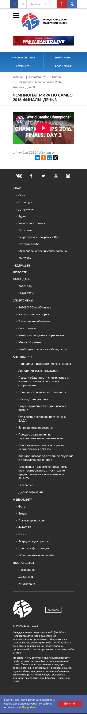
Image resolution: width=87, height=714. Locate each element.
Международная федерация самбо (55, 21)
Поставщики (23, 563)
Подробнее (29, 707)
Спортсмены (23, 300)
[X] (55, 157)
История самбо (28, 244)
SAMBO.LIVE (23, 66)
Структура (25, 202)
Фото (22, 506)
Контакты (24, 258)
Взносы (35, 4)
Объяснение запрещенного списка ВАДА (42, 418)
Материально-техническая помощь (42, 251)
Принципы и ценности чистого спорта (44, 363)
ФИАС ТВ (24, 527)
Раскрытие (25, 485)
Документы (26, 209)
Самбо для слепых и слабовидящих (43, 349)
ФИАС (17, 188)
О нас (22, 195)
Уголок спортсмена (31, 223)
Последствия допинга (33, 399)
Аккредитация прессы (33, 541)
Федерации (21, 265)
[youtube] (56, 176)
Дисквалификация (30, 492)
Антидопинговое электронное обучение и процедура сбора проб (45, 458)
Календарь (21, 279)
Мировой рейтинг (30, 342)
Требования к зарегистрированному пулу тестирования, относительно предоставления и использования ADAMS (42, 472)
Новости (20, 272)
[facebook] (31, 176)
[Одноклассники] (43, 157)
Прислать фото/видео (33, 548)
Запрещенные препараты (35, 427)
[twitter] (43, 176)
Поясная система (23, 57)
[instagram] (68, 176)
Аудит (22, 216)
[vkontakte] (19, 176)
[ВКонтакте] (37, 157)
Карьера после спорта (33, 314)
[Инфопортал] (62, 4)
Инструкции (26, 583)
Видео (56, 77)
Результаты (26, 293)
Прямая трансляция (31, 520)
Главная (18, 77)
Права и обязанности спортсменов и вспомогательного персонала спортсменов (43, 381)
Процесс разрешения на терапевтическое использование (40, 436)
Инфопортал (63, 57)
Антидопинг (23, 357)
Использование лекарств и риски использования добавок (41, 447)
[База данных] (72, 4)
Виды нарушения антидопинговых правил (42, 408)
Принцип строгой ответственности (42, 392)
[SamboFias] (22, 609)
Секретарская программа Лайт (39, 237)
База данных (63, 66)
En (22, 4)
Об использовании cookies (36, 555)
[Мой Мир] (49, 157)
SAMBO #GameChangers (34, 307)
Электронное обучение (34, 321)
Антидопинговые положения (38, 370)
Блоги (22, 534)
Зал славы (25, 230)
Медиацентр (38, 77)
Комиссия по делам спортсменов (41, 335)
